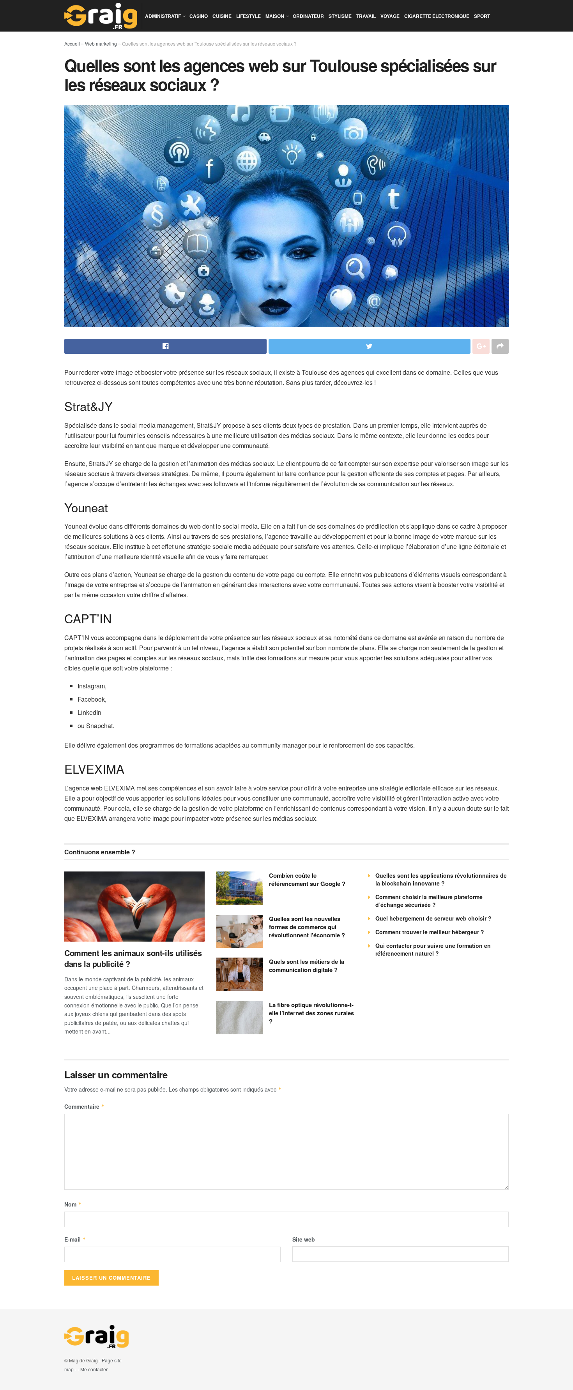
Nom (73, 1204)
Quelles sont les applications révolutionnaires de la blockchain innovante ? (441, 879)
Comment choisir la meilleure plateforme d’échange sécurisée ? (429, 900)
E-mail (75, 1239)
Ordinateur (308, 15)
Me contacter (94, 1369)
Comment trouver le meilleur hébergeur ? (429, 932)
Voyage (390, 15)
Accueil (72, 43)
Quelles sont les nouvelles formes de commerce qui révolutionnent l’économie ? (307, 926)
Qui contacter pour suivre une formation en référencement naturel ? (433, 949)
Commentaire (84, 1106)
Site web (303, 1239)
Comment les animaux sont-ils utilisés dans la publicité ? (133, 958)
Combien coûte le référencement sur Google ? (307, 879)
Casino (198, 15)
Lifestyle (248, 15)
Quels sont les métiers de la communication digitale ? (306, 965)
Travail (366, 15)
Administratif (163, 15)
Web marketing (101, 43)
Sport (482, 15)
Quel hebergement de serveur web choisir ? (433, 918)
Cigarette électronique (436, 15)
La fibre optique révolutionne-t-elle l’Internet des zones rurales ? (311, 1012)
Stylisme (340, 15)
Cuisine (222, 15)
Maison (274, 15)
